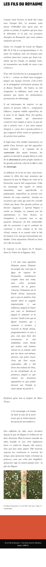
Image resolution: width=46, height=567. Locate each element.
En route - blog (34, 506)
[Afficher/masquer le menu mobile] (41, 7)
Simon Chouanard (12, 506)
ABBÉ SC (26, 545)
